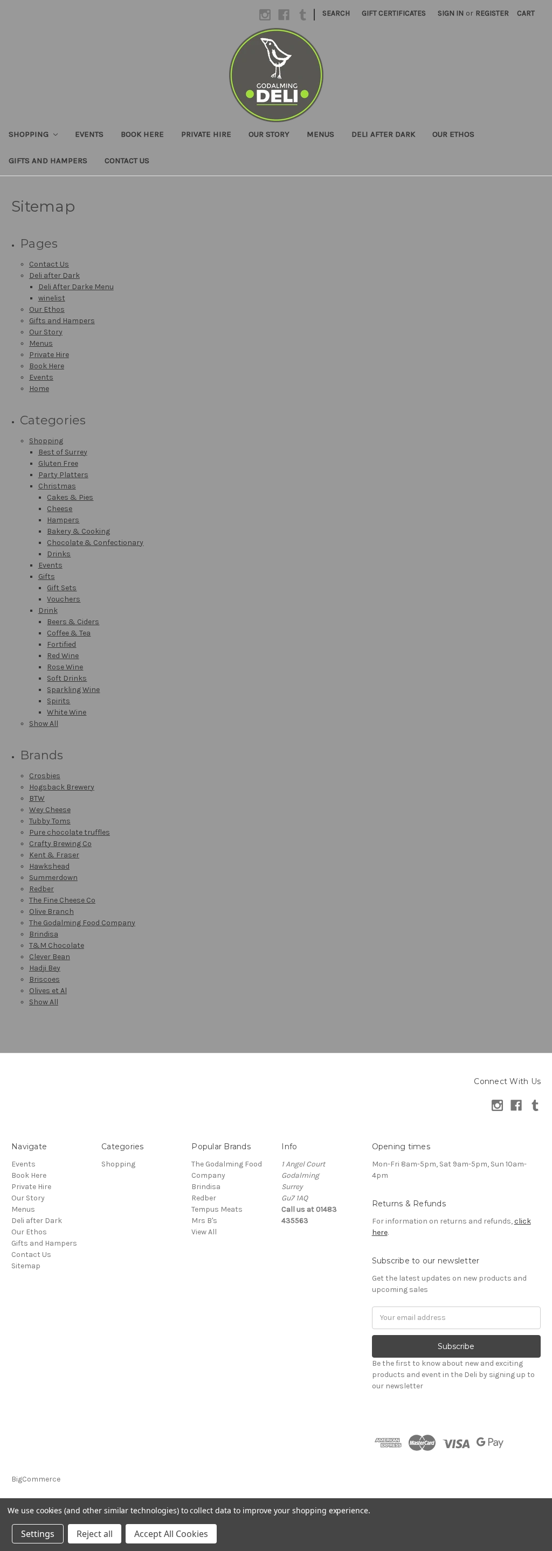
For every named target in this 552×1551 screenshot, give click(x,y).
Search (336, 13)
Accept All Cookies (171, 1534)
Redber (41, 888)
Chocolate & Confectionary (95, 542)
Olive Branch (51, 911)
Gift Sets (62, 587)
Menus (320, 134)
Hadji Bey (44, 968)
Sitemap (25, 1265)
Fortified (61, 644)
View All (204, 1231)
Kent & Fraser (54, 855)
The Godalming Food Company (82, 922)
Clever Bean (49, 956)
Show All (43, 723)
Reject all (95, 1534)
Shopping (30, 134)
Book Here (142, 134)
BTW (37, 798)
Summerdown (53, 877)
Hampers (63, 520)
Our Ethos (453, 134)
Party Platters (63, 474)
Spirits (58, 700)
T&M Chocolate (56, 945)
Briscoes (44, 979)
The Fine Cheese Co (62, 900)
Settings (37, 1534)
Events (89, 134)
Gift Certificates (394, 13)
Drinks (59, 553)
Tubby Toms (50, 821)
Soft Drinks (67, 678)
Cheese (59, 508)
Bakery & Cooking (78, 531)
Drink (48, 610)
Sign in (451, 13)
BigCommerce (35, 1479)
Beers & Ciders (73, 621)
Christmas (57, 486)
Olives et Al (48, 990)
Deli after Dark (383, 134)
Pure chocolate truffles (69, 832)
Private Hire (206, 134)
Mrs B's (204, 1220)
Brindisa (43, 934)
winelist (51, 298)
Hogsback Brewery (61, 787)
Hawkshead (49, 866)
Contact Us (127, 160)
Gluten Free (58, 463)
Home (39, 388)
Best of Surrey (62, 452)
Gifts (46, 576)
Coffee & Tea (69, 633)
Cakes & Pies (70, 497)
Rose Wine (65, 667)
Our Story (269, 134)
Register (492, 13)
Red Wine (63, 655)
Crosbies (44, 775)
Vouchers (63, 599)
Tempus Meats (217, 1209)
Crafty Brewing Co (60, 843)
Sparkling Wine (73, 689)
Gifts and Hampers (48, 160)
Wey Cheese (50, 809)
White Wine (66, 712)
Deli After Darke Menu (76, 286)
